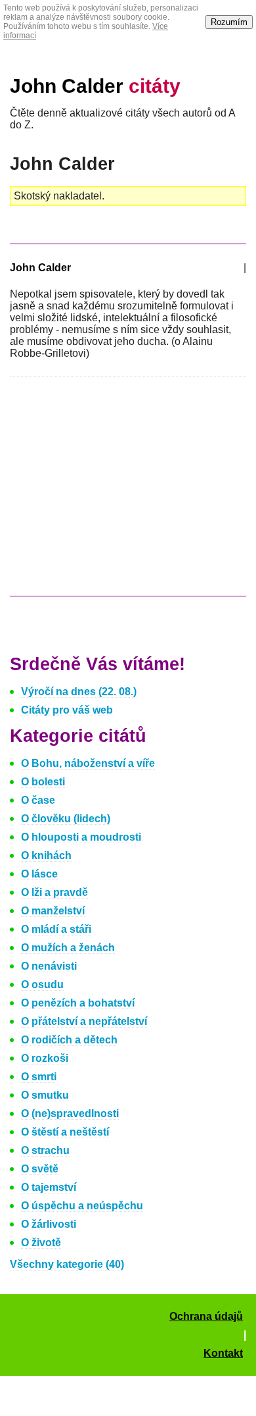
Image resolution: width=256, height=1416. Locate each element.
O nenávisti (49, 966)
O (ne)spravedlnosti (70, 1113)
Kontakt (223, 1353)
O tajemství (48, 1187)
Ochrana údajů (206, 1316)
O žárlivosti (48, 1224)
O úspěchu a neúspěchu (82, 1205)
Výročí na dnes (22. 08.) (79, 691)
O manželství (53, 910)
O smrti (38, 1076)
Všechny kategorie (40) (67, 1264)
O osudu (42, 984)
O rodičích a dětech (69, 1039)
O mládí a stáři (56, 929)
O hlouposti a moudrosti (81, 837)
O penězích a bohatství (78, 1003)
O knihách (46, 855)
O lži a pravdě (54, 892)
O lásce (39, 873)
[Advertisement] (120, 492)
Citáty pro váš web (67, 710)
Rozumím (229, 22)
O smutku (45, 1095)
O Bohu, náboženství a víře (88, 763)
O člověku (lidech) (65, 818)
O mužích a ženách (68, 947)
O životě (41, 1242)
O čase (38, 800)
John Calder (95, 86)
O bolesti (43, 781)
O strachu (45, 1150)
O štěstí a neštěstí (65, 1132)
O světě (39, 1168)
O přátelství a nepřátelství (84, 1021)
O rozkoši (44, 1058)
